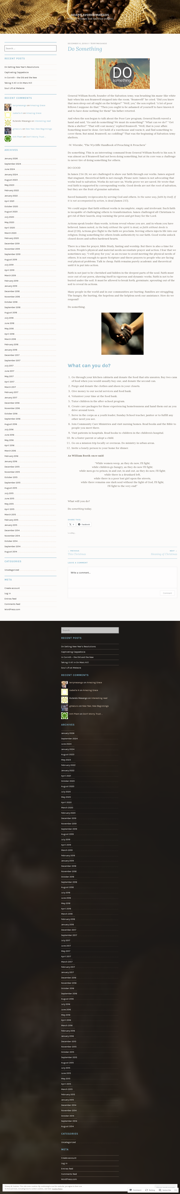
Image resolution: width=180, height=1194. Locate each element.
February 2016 (11, 456)
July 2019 (9, 265)
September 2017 (12, 360)
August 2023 (11, 180)
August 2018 (10, 312)
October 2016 (10, 413)
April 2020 (9, 227)
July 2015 (9, 493)
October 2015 (10, 477)
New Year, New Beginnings (39, 129)
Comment (167, 593)
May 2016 (9, 440)
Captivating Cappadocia (16, 72)
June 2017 (9, 371)
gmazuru (17, 129)
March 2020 (10, 233)
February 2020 (11, 238)
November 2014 (12, 536)
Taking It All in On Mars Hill (18, 83)
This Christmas (77, 553)
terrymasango (98, 43)
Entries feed (10, 598)
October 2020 (11, 206)
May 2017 (9, 376)
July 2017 (9, 365)
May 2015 (9, 504)
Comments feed (12, 604)
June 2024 (9, 169)
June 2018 (9, 323)
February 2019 (11, 281)
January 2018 (10, 350)
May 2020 (9, 222)
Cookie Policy (57, 1189)
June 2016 (9, 435)
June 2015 (9, 498)
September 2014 (12, 546)
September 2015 (12, 482)
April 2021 (9, 201)
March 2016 (10, 450)
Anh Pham (18, 136)
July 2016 (9, 429)
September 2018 (12, 307)
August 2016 (10, 424)
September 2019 (12, 254)
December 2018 (12, 291)
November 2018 (12, 296)
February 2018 (11, 344)
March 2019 (10, 275)
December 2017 (12, 355)
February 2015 (11, 520)
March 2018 (10, 339)
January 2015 (10, 525)
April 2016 (9, 445)
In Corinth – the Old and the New (20, 77)
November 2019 (12, 249)
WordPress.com (12, 609)
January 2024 (11, 174)
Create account (12, 588)
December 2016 (12, 403)
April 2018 (9, 334)
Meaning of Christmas (164, 553)
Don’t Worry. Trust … (36, 136)
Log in (7, 593)
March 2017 (10, 387)
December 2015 (12, 467)
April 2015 (9, 509)
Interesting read (43, 121)
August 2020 (11, 211)
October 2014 (10, 541)
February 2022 (11, 190)
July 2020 (9, 217)
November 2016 (12, 408)
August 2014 (10, 551)
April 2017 (9, 381)
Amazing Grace (37, 105)
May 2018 (9, 328)
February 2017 (11, 392)
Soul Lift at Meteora (14, 88)
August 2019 (10, 259)
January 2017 (10, 397)
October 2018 (10, 302)
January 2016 (10, 461)
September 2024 (12, 164)
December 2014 (12, 530)
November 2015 (12, 472)
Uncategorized (11, 570)
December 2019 (12, 243)
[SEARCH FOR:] (30, 49)
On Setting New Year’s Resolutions (21, 67)
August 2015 (10, 488)
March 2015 (10, 514)
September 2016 (12, 419)
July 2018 (9, 318)
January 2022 (11, 196)
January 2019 (10, 286)
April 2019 (9, 270)
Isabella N (18, 113)
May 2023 (9, 185)
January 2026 (11, 158)
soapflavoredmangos (90, 15)
